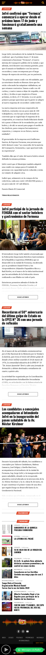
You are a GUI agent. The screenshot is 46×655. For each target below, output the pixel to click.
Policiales (19, 637)
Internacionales (24, 640)
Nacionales (40, 637)
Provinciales (30, 637)
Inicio (4, 637)
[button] (29, 650)
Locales (10, 637)
